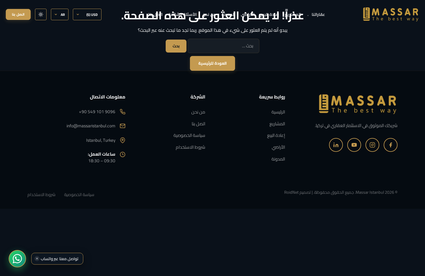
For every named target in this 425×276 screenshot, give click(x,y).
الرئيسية (278, 112)
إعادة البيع (269, 14)
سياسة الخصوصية (189, 135)
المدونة (228, 14)
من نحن (209, 14)
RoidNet (291, 192)
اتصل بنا (155, 14)
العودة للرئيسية (212, 63)
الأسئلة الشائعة (182, 14)
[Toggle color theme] (41, 14)
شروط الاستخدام (190, 147)
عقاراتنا (316, 14)
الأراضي (247, 14)
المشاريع (293, 14)
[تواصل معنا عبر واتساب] (17, 258)
